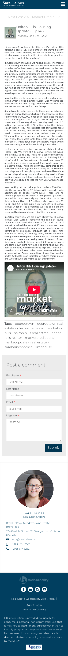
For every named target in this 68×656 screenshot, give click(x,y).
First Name (13, 375)
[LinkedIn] (30, 589)
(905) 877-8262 (20, 548)
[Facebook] (23, 589)
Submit (53, 448)
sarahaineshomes (18, 347)
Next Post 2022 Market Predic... (32, 17)
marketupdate (16, 342)
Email (10, 402)
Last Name (12, 388)
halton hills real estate (31, 333)
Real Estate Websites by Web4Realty (33, 598)
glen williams (27, 328)
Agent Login (34, 605)
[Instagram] (37, 589)
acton (45, 328)
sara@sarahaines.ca (24, 539)
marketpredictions (39, 338)
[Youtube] (44, 589)
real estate (38, 342)
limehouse (43, 347)
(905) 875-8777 (21, 544)
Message (12, 415)
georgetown (24, 324)
